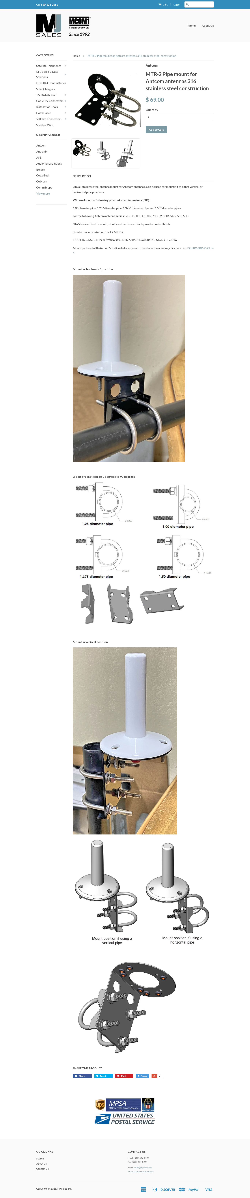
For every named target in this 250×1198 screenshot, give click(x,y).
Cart (165, 4)
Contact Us (42, 1168)
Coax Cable (43, 113)
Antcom (41, 145)
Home (192, 25)
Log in (176, 4)
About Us (208, 25)
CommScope (44, 187)
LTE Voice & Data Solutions (47, 74)
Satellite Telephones (48, 65)
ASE (38, 157)
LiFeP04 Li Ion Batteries (51, 83)
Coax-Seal (42, 175)
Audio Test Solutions (49, 163)
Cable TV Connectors (50, 100)
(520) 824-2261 (141, 1158)
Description (82, 176)
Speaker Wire (44, 125)
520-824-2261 (49, 4)
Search (40, 1158)
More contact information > (141, 1171)
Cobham (41, 181)
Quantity (152, 109)
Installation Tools (47, 107)
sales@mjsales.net (143, 1167)
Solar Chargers (45, 89)
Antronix (41, 151)
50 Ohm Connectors (48, 119)
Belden (40, 169)
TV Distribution (46, 95)
